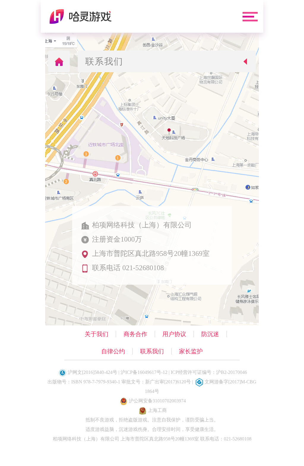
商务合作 (135, 334)
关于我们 (96, 334)
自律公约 (113, 351)
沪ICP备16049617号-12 (144, 372)
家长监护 (191, 351)
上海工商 (157, 410)
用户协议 (174, 334)
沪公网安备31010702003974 (157, 400)
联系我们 (152, 351)
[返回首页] (59, 61)
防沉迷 (210, 334)
